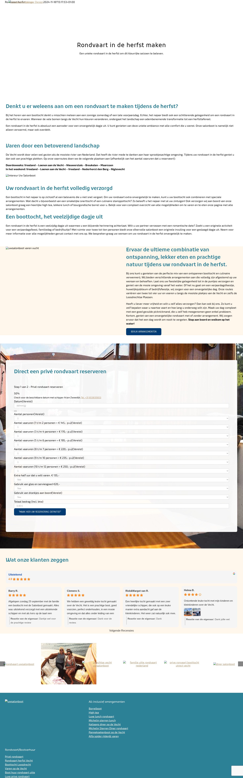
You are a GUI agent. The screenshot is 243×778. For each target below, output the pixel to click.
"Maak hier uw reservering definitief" (40, 511)
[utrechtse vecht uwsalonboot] (101, 664)
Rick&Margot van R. (137, 590)
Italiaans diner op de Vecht (105, 724)
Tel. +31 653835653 (91, 397)
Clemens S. (73, 590)
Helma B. (189, 590)
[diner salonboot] (224, 664)
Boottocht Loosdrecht (18, 764)
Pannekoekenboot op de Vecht (107, 732)
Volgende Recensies (121, 630)
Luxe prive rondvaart (17, 776)
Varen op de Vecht (16, 768)
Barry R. (13, 590)
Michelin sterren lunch (102, 720)
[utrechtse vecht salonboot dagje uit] (68, 664)
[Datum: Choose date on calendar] (15, 411)
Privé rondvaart (14, 756)
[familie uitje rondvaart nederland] (142, 664)
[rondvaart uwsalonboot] (18, 664)
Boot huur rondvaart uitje (20, 772)
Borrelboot (95, 708)
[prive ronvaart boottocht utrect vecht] (183, 664)
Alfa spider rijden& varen (104, 736)
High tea (94, 712)
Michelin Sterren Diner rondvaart (108, 728)
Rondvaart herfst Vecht (19, 760)
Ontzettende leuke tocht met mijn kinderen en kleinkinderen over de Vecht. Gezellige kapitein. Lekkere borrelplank (208, 603)
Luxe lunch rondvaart (101, 716)
